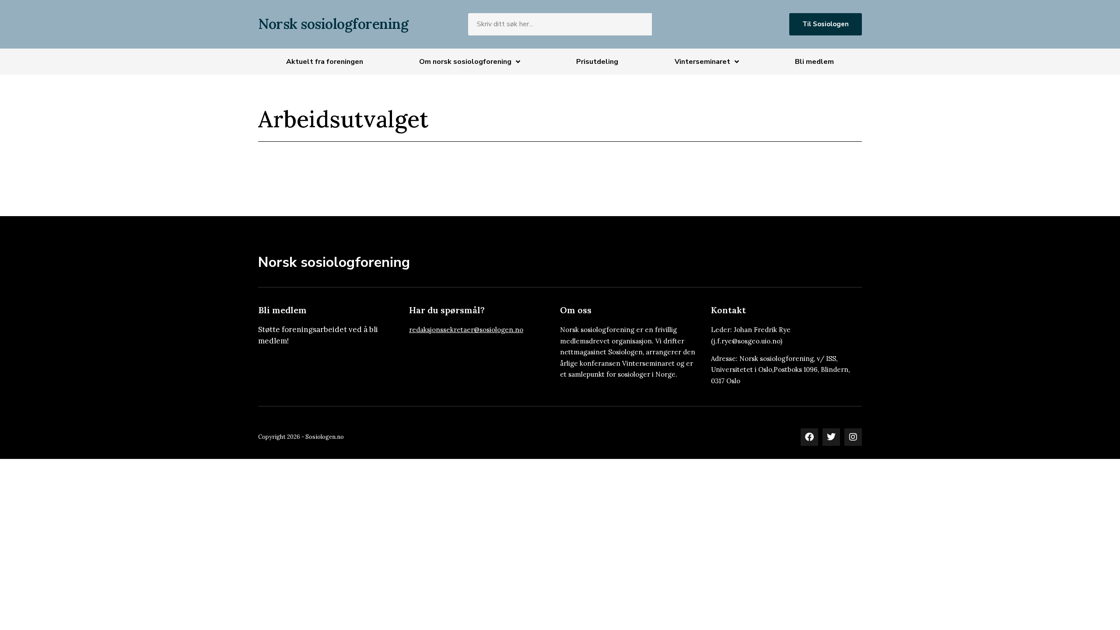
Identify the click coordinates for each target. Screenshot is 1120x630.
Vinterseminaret (702, 61)
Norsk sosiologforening (333, 24)
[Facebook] (809, 437)
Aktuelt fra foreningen (324, 61)
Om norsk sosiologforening (465, 61)
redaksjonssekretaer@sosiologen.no (466, 330)
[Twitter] (831, 437)
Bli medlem (814, 61)
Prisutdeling (597, 61)
